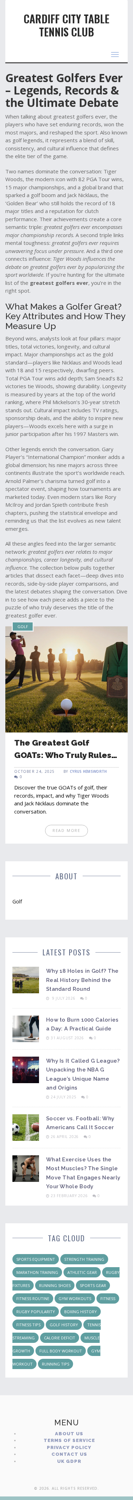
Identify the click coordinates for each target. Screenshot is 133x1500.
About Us (69, 1433)
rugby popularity (35, 1311)
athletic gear (82, 1272)
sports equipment (35, 1259)
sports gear (93, 1285)
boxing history (80, 1311)
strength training (84, 1259)
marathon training (37, 1272)
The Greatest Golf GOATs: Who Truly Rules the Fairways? (62, 755)
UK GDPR (69, 1461)
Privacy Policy (69, 1447)
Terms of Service (69, 1440)
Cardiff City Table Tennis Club (66, 25)
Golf (22, 626)
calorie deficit (59, 1337)
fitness (107, 1298)
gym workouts (75, 1298)
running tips (55, 1364)
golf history (64, 1324)
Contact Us (69, 1454)
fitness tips (28, 1324)
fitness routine (32, 1298)
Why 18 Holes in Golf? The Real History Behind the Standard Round (82, 980)
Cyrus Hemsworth (88, 771)
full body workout (60, 1351)
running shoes (55, 1285)
